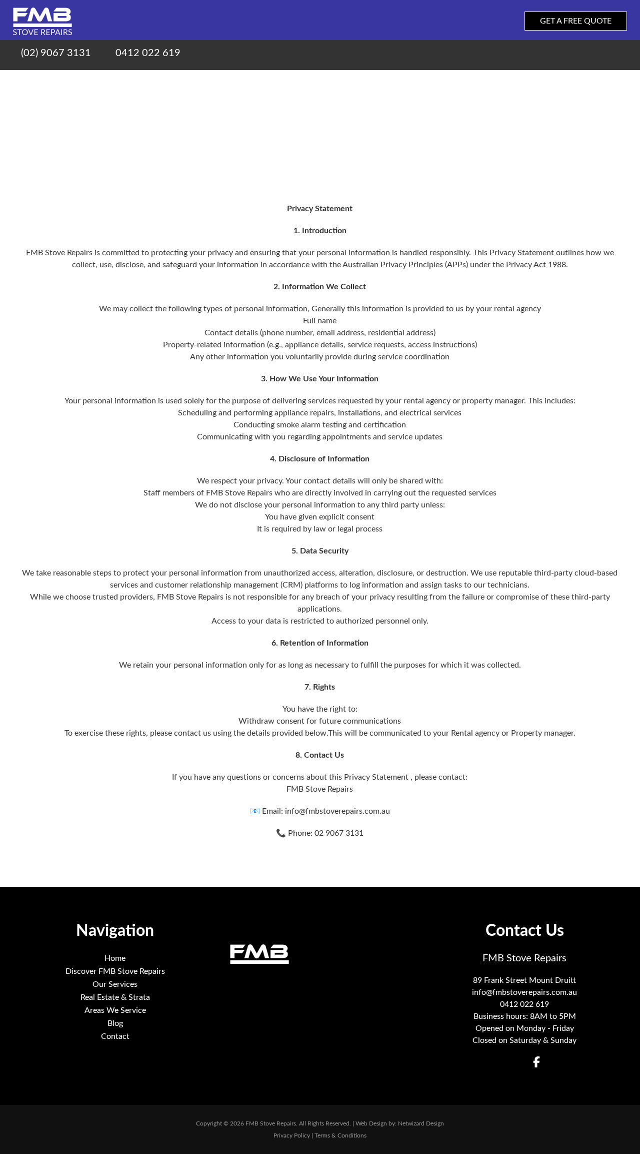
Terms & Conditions (340, 1135)
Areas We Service (503, 84)
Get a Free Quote (576, 21)
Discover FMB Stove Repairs (238, 84)
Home (157, 84)
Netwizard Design (421, 1123)
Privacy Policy (292, 1135)
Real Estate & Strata (414, 84)
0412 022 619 (146, 53)
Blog (562, 84)
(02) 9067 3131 (56, 53)
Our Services (333, 84)
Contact (603, 84)
